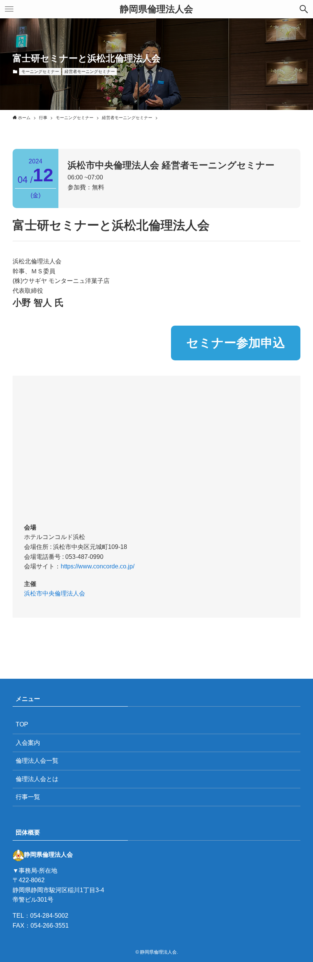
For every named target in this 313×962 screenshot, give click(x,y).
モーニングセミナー (40, 71)
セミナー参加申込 (235, 343)
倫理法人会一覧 (37, 760)
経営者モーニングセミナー (90, 71)
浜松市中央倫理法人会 (54, 593)
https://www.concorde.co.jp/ (97, 566)
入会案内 (28, 742)
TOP (22, 724)
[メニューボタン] (9, 9)
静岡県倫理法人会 (156, 9)
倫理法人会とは (37, 779)
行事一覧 (28, 797)
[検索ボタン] (304, 9)
